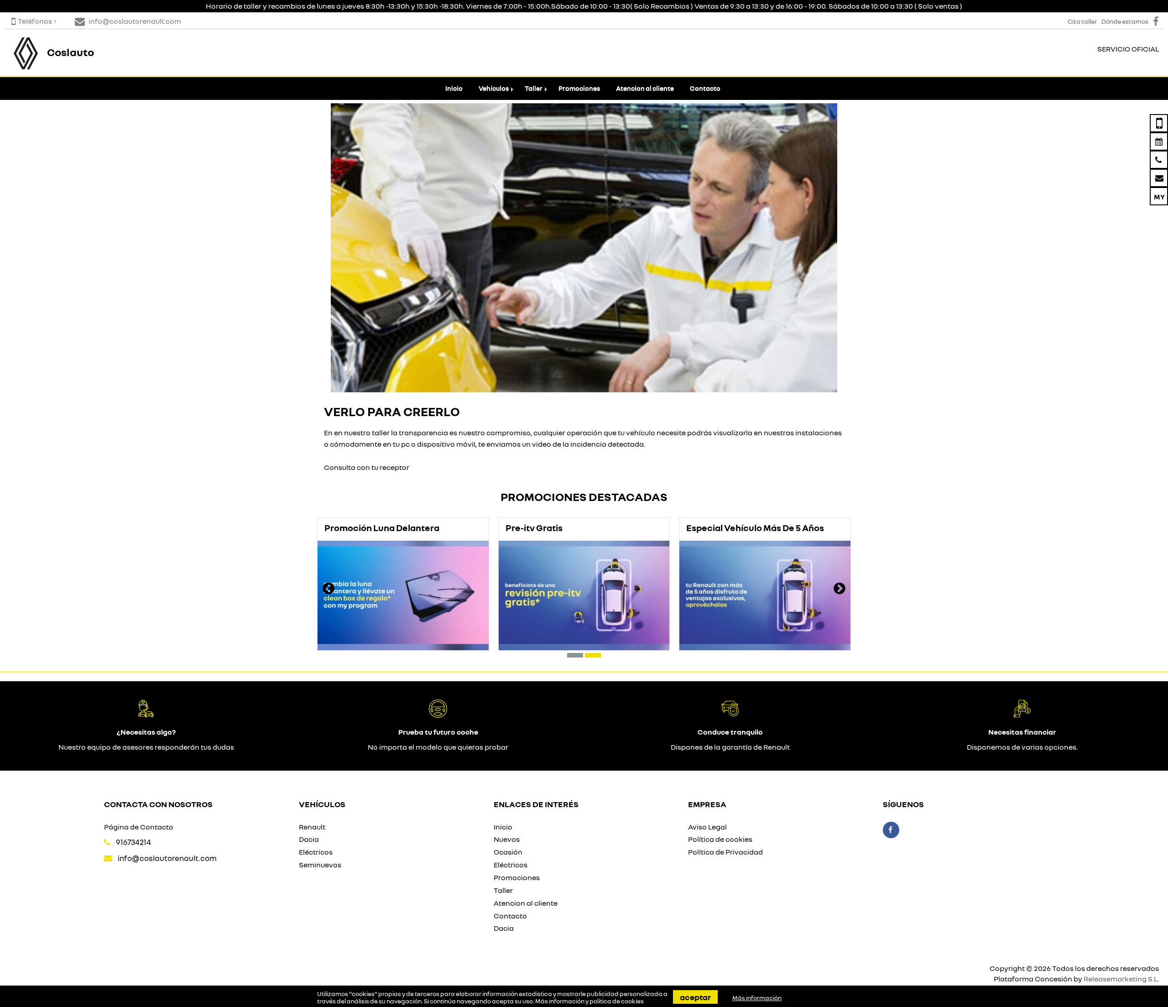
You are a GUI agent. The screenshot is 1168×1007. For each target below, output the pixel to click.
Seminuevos (320, 864)
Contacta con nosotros (158, 804)
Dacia (309, 839)
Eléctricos (316, 851)
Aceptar (695, 997)
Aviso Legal (707, 826)
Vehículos (494, 88)
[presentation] (328, 589)
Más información (757, 998)
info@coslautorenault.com (167, 858)
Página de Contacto (138, 826)
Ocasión (508, 851)
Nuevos (507, 839)
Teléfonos (35, 21)
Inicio (454, 88)
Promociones (579, 88)
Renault (312, 826)
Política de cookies (720, 839)
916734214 (133, 842)
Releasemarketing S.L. (1121, 978)
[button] (575, 655)
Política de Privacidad (725, 851)
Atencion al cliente (645, 88)
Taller (533, 88)
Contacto (705, 88)
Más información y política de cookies (589, 1001)
